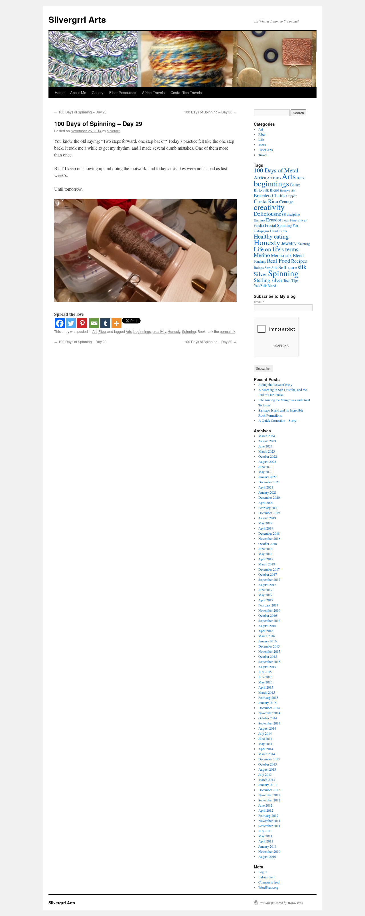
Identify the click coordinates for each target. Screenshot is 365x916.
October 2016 (267, 615)
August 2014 (267, 728)
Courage (286, 201)
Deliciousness (270, 213)
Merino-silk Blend (287, 255)
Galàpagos (261, 231)
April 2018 (265, 559)
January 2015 (267, 702)
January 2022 (267, 477)
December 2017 (269, 569)
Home (59, 92)
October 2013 (267, 764)
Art (94, 331)
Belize (295, 185)
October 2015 (267, 656)
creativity (159, 331)
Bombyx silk (287, 190)
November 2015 (269, 651)
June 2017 (265, 589)
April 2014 (265, 748)
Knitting (303, 243)
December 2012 (269, 789)
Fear (285, 220)
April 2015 (265, 687)
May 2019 (265, 523)
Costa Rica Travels (186, 92)
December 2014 (269, 707)
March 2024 (266, 435)
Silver (260, 274)
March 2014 (266, 754)
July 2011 (265, 831)
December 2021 (269, 482)
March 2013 (266, 779)
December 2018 (269, 533)
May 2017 (265, 595)
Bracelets (262, 195)
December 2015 (269, 646)
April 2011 (265, 841)
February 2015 (268, 697)
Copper (291, 196)
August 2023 (267, 441)
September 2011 (269, 825)
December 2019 (269, 512)
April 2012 (265, 810)
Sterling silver (268, 279)
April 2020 (265, 502)
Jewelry (289, 243)
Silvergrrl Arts (77, 19)
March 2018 (266, 564)
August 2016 (267, 625)
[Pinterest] (82, 323)
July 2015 (265, 671)
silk (302, 267)
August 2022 (267, 461)
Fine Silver (298, 220)
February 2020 (268, 507)
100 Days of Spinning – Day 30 (210, 111)
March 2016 (266, 636)
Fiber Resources (122, 92)
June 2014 (265, 738)
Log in (262, 872)
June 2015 (265, 677)
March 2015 (266, 692)
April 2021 (265, 487)
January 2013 (267, 784)
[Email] (94, 323)
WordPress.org (268, 887)
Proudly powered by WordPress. (281, 902)
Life (261, 139)
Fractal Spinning (278, 225)
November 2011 (269, 820)
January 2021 (267, 492)
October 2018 (267, 543)
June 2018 (265, 548)
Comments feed (268, 882)
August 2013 (267, 769)
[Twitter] (71, 323)
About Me (78, 92)
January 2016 (267, 641)
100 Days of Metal (276, 170)
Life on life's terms (276, 249)
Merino (262, 254)
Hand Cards (278, 231)
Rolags (259, 267)
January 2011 (267, 846)
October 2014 (267, 718)
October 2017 (267, 574)
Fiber (102, 331)
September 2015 (269, 661)
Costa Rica (266, 201)
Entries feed (266, 877)
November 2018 (269, 538)
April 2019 (265, 528)
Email (259, 301)
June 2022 (265, 466)
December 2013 (269, 759)
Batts (300, 178)
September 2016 (269, 620)
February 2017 (268, 605)
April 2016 (265, 630)
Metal (262, 144)
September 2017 (269, 579)
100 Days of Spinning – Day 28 (80, 111)
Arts (129, 331)
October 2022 (267, 456)
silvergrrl (113, 130)
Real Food (278, 260)
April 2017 (265, 600)
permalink (227, 331)
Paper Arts (265, 149)
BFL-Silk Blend (266, 190)
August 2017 (267, 584)
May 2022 (265, 471)
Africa (260, 177)
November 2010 (269, 851)
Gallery (98, 92)
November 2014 (269, 713)
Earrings (259, 220)
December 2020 (269, 497)
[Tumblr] (105, 323)
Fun (295, 225)
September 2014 (269, 723)
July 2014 (265, 733)
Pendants (260, 261)
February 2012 (268, 815)
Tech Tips (290, 280)
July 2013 (265, 774)
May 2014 (265, 743)
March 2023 (266, 451)
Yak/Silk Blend (265, 285)
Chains (278, 195)
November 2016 (269, 610)
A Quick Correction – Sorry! (277, 420)
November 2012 (269, 795)
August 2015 (267, 666)
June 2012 (265, 805)
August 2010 (267, 856)
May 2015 (265, 682)
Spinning (189, 331)
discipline (293, 214)
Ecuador (273, 219)
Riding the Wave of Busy (275, 384)
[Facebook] (60, 323)
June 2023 (265, 446)
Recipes (299, 261)
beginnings (142, 331)
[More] (116, 323)
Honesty (174, 331)
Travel (262, 154)
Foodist (259, 225)
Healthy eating (271, 236)
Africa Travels (153, 92)
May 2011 (265, 836)
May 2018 (265, 553)
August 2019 (267, 518)
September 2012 (269, 800)
